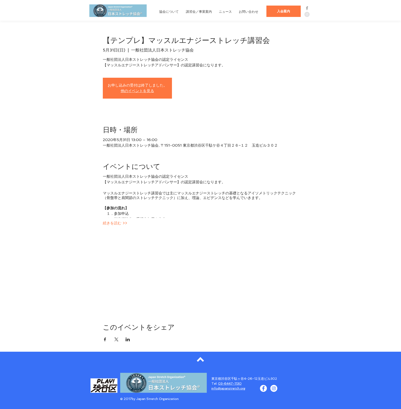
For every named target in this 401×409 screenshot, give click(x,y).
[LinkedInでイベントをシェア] (128, 339)
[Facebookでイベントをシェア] (105, 339)
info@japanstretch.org (228, 388)
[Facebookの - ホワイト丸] (263, 388)
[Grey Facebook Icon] (307, 8)
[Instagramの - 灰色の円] (307, 14)
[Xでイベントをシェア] (116, 339)
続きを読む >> (115, 223)
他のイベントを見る (137, 91)
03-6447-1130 (230, 383)
